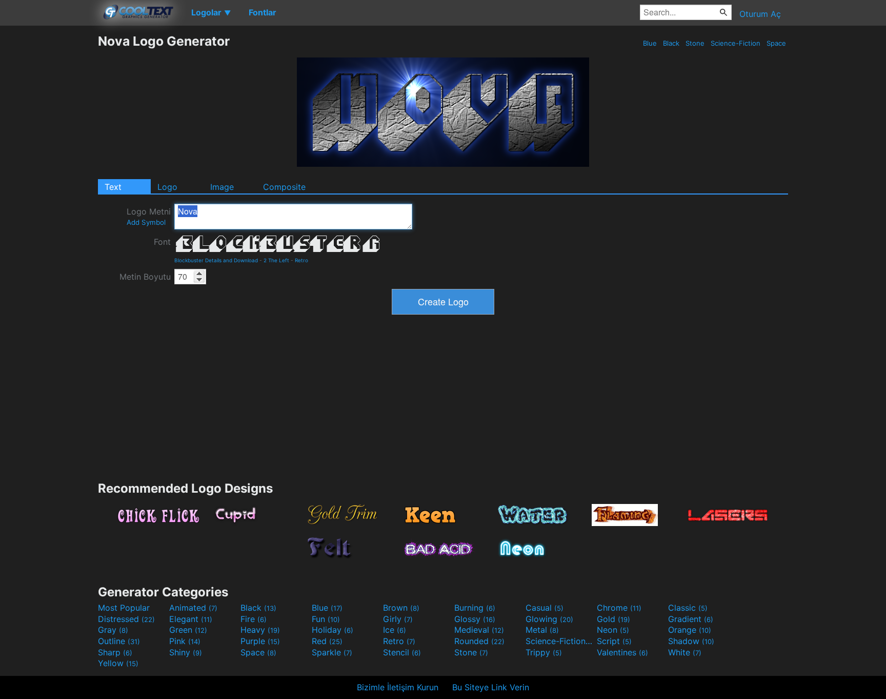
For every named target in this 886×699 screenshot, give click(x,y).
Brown (401, 608)
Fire (253, 619)
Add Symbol (146, 222)
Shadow (691, 641)
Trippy (544, 652)
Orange (689, 630)
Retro (301, 260)
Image (222, 187)
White (684, 652)
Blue (650, 43)
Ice (394, 630)
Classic (688, 608)
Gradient (690, 619)
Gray (113, 630)
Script (614, 641)
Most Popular (124, 608)
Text (113, 187)
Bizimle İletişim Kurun (397, 687)
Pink (184, 641)
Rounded (479, 641)
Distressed (126, 619)
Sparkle (332, 652)
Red (327, 641)
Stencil (402, 652)
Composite (284, 187)
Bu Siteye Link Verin (490, 687)
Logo (167, 187)
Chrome (619, 608)
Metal (542, 630)
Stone (695, 43)
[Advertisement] (49, 187)
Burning (474, 608)
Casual (544, 608)
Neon (613, 630)
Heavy (260, 630)
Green (188, 630)
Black (671, 43)
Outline (119, 641)
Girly (398, 619)
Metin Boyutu (145, 276)
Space (776, 43)
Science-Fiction (735, 43)
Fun (326, 619)
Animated (193, 608)
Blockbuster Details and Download (216, 260)
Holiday (332, 630)
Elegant (190, 619)
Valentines (622, 652)
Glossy (474, 619)
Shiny (185, 652)
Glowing (549, 619)
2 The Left (276, 260)
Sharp (115, 652)
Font (162, 242)
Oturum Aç (760, 14)
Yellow (118, 663)
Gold (613, 619)
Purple (260, 641)
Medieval (479, 630)
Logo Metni (149, 216)
